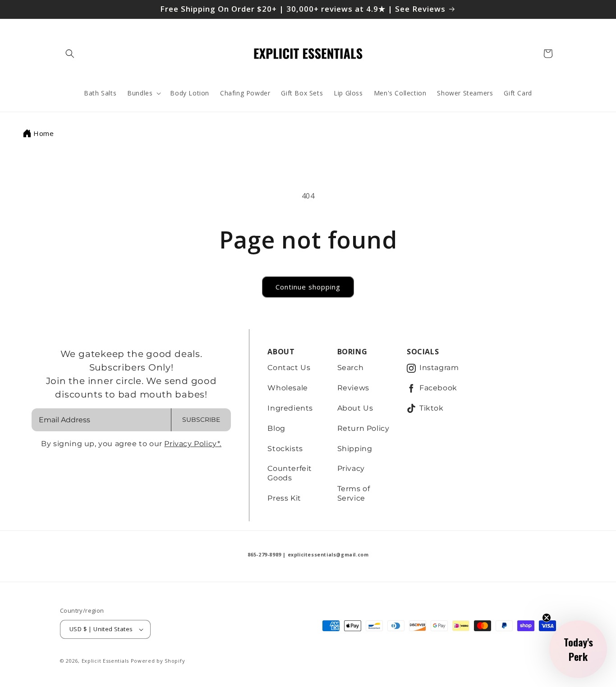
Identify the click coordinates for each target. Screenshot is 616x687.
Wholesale (287, 388)
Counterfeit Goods (289, 473)
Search (350, 367)
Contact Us (288, 367)
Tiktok (431, 408)
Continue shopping (308, 286)
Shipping (354, 448)
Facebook (438, 388)
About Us (355, 408)
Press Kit (284, 498)
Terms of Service (353, 493)
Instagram (439, 367)
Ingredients (290, 408)
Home (43, 133)
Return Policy (363, 428)
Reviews (353, 388)
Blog (276, 428)
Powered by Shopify (158, 660)
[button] (70, 53)
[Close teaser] (546, 617)
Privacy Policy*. (192, 443)
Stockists (285, 448)
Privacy (351, 468)
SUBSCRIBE (201, 420)
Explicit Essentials (105, 660)
